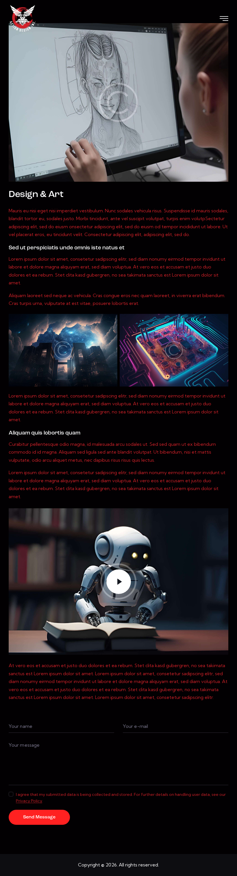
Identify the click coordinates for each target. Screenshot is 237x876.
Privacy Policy (29, 801)
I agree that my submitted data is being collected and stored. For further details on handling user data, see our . (121, 797)
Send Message (39, 817)
